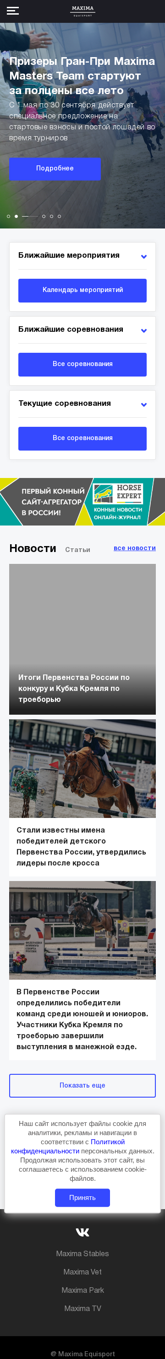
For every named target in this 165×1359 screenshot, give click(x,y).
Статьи (77, 550)
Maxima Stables (82, 1254)
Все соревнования (83, 364)
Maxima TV (82, 1309)
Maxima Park (82, 1291)
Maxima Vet (82, 1272)
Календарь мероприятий (83, 290)
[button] (8, 216)
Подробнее (55, 169)
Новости (32, 549)
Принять (82, 1197)
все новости (135, 549)
